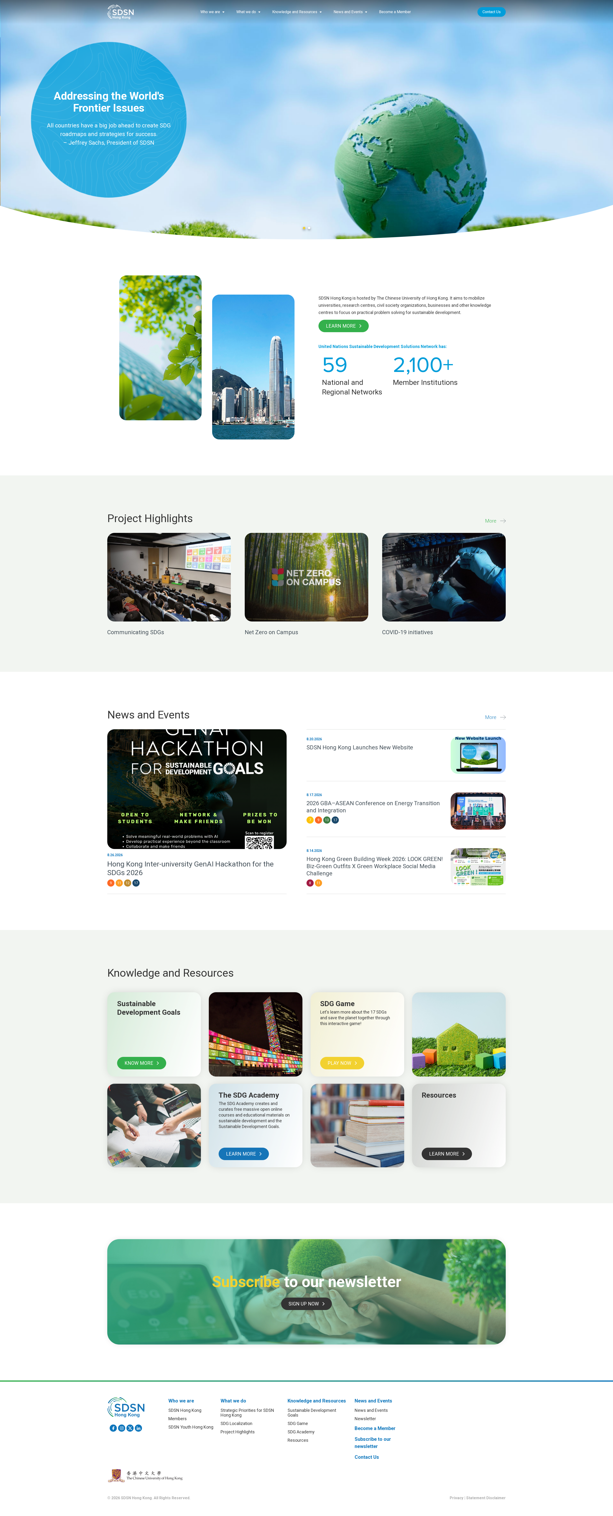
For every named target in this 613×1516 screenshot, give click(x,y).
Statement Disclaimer (486, 1498)
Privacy (456, 1498)
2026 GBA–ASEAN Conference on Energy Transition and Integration (373, 807)
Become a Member (395, 12)
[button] (212, 12)
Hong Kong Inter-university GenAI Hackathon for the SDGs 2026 (190, 868)
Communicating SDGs (135, 632)
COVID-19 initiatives (407, 632)
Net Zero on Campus (271, 632)
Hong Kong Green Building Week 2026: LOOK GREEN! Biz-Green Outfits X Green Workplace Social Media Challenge (374, 866)
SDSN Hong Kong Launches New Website (359, 747)
